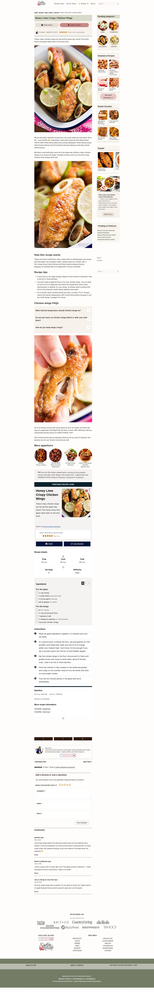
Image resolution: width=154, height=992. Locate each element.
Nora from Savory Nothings (51, 526)
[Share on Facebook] (63, 738)
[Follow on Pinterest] (65, 755)
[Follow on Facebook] (61, 755)
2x (86, 583)
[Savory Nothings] (41, 4)
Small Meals (49, 12)
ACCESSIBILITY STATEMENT (84, 979)
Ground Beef (108, 948)
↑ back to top (30, 965)
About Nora (48, 748)
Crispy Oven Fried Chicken (48, 264)
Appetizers (77, 950)
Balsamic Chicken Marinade (106, 230)
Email (40, 813)
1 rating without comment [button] (64, 767)
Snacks (56, 12)
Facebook (70, 477)
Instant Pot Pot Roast (104, 237)
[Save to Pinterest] (43, 738)
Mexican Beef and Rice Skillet (106, 235)
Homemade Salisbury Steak (106, 239)
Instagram (80, 477)
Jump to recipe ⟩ (75, 25)
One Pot (108, 943)
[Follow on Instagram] (70, 755)
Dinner (77, 943)
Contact (99, 260)
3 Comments (80, 32)
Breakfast (77, 938)
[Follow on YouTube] (74, 755)
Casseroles (108, 945)
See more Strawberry (107, 96)
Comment (41, 791)
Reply (36, 855)
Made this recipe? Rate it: (46, 785)
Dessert (77, 948)
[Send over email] (83, 738)
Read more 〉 (108, 214)
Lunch (77, 941)
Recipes (41, 12)
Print (50, 544)
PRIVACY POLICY (65, 979)
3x (89, 583)
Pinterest (61, 477)
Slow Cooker (108, 941)
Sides (77, 945)
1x (82, 583)
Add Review (78, 544)
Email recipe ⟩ (48, 25)
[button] (86, 491)
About (99, 258)
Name (39, 803)
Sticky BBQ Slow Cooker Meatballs (62, 143)
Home (36, 12)
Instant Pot (108, 938)
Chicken (108, 950)
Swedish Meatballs (103, 232)
